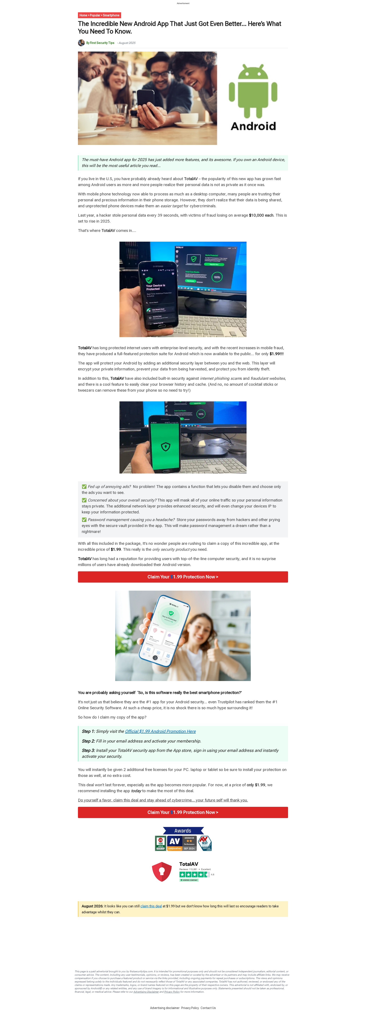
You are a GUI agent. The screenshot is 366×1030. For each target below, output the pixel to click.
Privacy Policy (172, 991)
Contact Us (208, 1008)
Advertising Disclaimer (146, 991)
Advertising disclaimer (165, 1008)
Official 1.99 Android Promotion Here (160, 731)
